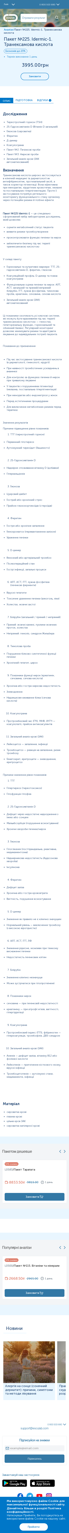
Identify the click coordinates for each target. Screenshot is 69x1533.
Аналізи (8, 29)
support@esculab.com (35, 1428)
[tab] (6, 100)
